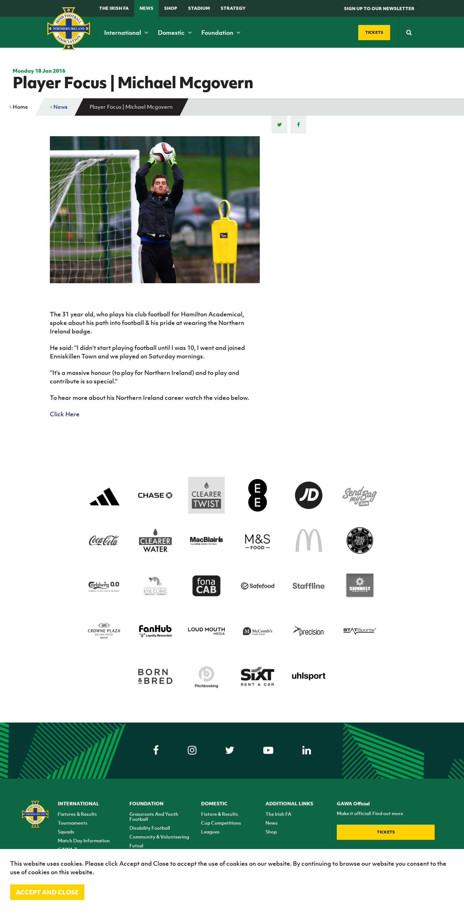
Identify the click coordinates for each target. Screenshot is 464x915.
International (123, 32)
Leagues (210, 831)
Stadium (199, 8)
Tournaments (72, 823)
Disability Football (149, 828)
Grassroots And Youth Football (153, 816)
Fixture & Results (219, 814)
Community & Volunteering (159, 836)
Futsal (136, 845)
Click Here (65, 414)
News (146, 8)
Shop (170, 8)
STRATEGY (233, 8)
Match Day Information (84, 840)
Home (19, 106)
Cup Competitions (221, 823)
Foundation (218, 32)
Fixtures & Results (77, 814)
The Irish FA (114, 8)
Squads (66, 831)
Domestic (172, 32)
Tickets (386, 832)
